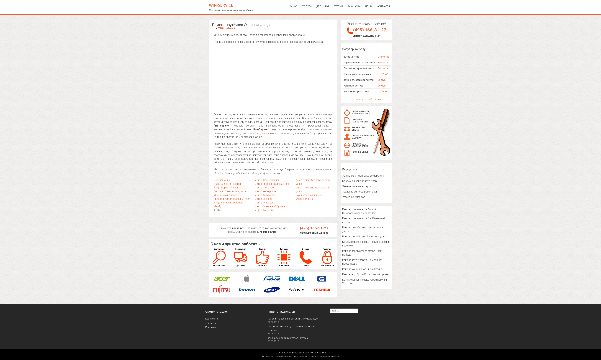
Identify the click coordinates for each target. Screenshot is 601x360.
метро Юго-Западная (267, 180)
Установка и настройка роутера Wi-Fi (363, 175)
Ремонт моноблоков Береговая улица (364, 236)
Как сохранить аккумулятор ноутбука (287, 338)
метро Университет (266, 191)
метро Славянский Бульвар (270, 206)
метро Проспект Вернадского (272, 183)
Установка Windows (353, 196)
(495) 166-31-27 (314, 228)
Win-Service (221, 5)
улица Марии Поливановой (229, 187)
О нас (294, 6)
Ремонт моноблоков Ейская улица (362, 269)
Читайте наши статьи (281, 311)
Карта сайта (211, 318)
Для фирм (210, 323)
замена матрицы (257, 133)
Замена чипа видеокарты (356, 186)
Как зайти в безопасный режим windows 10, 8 (292, 318)
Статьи (338, 6)
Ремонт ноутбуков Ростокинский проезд (365, 274)
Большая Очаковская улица (230, 191)
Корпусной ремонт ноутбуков (359, 181)
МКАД (217, 206)
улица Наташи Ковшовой (228, 202)
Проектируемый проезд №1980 (232, 198)
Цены (368, 6)
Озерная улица (222, 180)
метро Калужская (265, 195)
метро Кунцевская (265, 202)
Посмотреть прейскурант (366, 99)
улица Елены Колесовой (227, 183)
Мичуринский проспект (227, 195)
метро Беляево (263, 198)
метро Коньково (264, 210)
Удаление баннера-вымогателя (360, 191)
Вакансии (353, 6)
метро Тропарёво (265, 187)
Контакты (383, 6)
